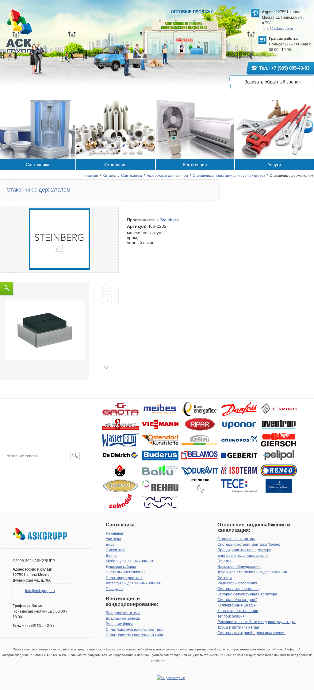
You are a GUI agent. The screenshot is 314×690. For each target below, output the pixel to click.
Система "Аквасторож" (237, 600)
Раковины (114, 533)
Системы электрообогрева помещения (251, 633)
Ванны (111, 555)
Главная (91, 175)
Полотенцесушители (124, 578)
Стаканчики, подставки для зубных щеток (229, 175)
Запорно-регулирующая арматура (247, 594)
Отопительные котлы (236, 539)
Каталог (110, 175)
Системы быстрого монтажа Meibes (248, 544)
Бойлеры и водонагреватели (242, 555)
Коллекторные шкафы (236, 605)
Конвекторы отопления (237, 611)
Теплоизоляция (231, 616)
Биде (110, 544)
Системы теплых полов (237, 589)
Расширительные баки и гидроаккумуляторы (256, 622)
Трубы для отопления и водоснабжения (252, 572)
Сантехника (131, 175)
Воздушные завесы (123, 618)
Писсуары (114, 589)
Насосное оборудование (239, 566)
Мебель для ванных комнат (130, 561)
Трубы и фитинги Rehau (238, 627)
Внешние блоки (119, 624)
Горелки (224, 561)
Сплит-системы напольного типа (134, 629)
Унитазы (113, 539)
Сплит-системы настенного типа (134, 635)
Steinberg (169, 219)
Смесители (115, 550)
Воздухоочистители (123, 613)
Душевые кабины (121, 566)
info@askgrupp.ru (278, 28)
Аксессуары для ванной (167, 175)
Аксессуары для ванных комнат (133, 583)
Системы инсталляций (126, 572)
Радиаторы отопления (237, 583)
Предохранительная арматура (244, 550)
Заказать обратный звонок (272, 81)
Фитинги (224, 578)
